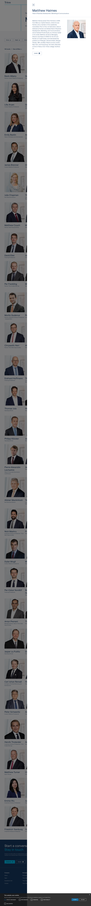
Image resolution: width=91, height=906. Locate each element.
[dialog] (45, 899)
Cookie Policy (47, 897)
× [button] (89, 894)
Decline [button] (83, 899)
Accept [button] (75, 899)
